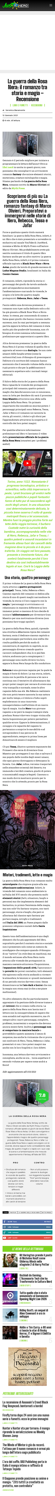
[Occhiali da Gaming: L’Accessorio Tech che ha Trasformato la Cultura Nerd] (10, 1280)
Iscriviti (47, 1238)
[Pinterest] (16, 126)
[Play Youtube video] (27, 463)
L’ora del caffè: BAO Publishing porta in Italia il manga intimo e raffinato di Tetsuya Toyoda (25, 1465)
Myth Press (46, 1212)
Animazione (8, 1490)
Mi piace (47, 1222)
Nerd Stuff (25, 1285)
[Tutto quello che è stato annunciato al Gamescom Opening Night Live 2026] (10, 1297)
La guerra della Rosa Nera (29, 1212)
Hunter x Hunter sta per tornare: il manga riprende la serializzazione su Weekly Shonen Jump (26, 1432)
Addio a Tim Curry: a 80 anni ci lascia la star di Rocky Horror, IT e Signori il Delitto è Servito (35, 1332)
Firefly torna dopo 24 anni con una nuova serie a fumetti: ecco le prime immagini (26, 1417)
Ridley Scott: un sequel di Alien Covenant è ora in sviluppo (34, 1313)
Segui (48, 1227)
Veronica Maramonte (15, 110)
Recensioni (8, 1410)
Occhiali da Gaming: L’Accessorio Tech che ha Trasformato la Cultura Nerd (36, 1278)
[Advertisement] (27, 42)
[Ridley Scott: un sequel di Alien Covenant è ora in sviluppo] (10, 1315)
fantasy (13, 1212)
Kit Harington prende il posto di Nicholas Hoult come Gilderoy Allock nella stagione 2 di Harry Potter (36, 1259)
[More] (28, 126)
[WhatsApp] (22, 126)
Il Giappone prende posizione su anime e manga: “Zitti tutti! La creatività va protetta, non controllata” (25, 1482)
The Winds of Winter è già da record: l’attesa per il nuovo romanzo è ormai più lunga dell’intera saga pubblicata (26, 1448)
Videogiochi (25, 1303)
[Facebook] (5, 126)
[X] (11, 126)
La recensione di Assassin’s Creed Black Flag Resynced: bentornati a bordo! (25, 1404)
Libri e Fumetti (10, 1423)
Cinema (23, 1320)
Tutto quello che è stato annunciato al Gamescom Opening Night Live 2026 (34, 1296)
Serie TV (23, 1268)
